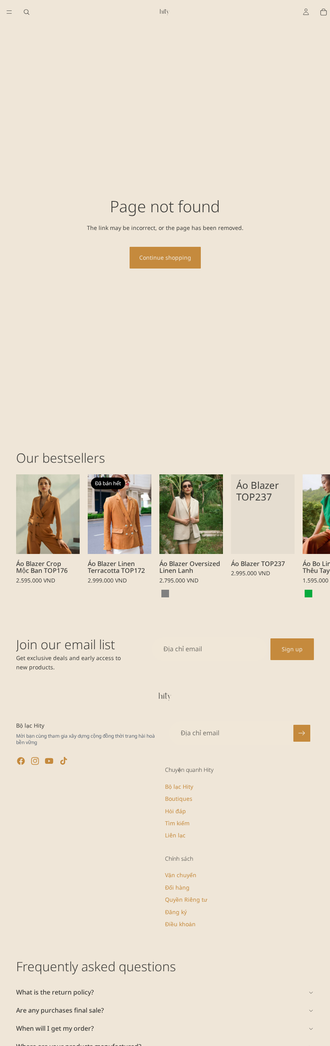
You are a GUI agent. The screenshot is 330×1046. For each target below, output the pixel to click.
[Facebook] (21, 761)
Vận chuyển (180, 875)
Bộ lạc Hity (179, 786)
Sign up (292, 649)
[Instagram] (35, 761)
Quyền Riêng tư (186, 899)
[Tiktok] (63, 761)
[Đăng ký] (301, 733)
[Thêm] (210, 541)
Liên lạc (175, 835)
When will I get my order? (55, 1028)
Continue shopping (165, 257)
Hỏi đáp (175, 811)
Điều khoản (180, 924)
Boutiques (178, 798)
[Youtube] (49, 761)
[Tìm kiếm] (26, 12)
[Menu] (9, 12)
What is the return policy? (55, 992)
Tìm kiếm (177, 823)
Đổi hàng (177, 887)
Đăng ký (176, 912)
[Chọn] (67, 541)
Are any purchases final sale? (60, 1010)
